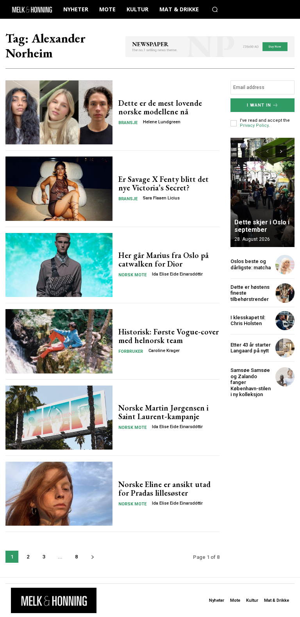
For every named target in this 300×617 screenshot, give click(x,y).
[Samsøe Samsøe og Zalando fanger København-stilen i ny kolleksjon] (285, 376)
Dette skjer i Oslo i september (261, 226)
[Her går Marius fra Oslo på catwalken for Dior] (58, 265)
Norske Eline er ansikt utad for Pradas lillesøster (164, 488)
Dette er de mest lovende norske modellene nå (160, 107)
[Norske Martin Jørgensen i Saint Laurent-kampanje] (58, 418)
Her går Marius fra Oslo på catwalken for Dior (163, 259)
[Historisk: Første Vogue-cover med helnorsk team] (58, 341)
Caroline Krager (164, 350)
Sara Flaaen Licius (161, 198)
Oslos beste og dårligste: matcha (250, 264)
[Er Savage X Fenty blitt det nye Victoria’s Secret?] (58, 188)
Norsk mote (132, 274)
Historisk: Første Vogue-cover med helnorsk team (168, 336)
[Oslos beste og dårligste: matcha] (285, 264)
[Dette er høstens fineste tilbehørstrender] (285, 292)
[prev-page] (267, 151)
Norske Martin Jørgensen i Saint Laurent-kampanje (163, 412)
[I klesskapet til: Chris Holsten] (285, 320)
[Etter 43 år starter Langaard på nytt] (285, 347)
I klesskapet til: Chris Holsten (247, 321)
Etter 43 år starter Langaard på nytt (250, 348)
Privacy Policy (254, 125)
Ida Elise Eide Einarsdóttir (177, 274)
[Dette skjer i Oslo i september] (262, 192)
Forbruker (130, 351)
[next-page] (92, 557)
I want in (259, 105)
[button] (215, 9)
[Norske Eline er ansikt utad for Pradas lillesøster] (58, 494)
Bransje (128, 122)
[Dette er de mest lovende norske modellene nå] (58, 112)
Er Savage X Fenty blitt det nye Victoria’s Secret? (163, 183)
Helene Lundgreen (161, 121)
